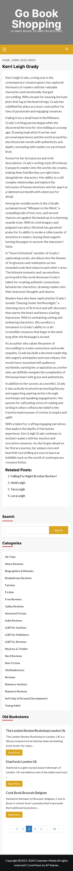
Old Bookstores (14, 670)
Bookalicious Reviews (18, 578)
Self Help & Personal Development (26, 698)
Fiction (9, 592)
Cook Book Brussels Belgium (26, 793)
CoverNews (34, 865)
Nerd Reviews (13, 655)
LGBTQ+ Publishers (17, 634)
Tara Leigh (18, 489)
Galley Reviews (14, 606)
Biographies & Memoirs (19, 571)
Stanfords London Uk (21, 762)
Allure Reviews (14, 563)
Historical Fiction (15, 613)
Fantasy (10, 585)
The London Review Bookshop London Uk (35, 731)
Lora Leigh (18, 496)
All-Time (10, 556)
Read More (14, 752)
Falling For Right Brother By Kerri (34, 476)
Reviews (10, 677)
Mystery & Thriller (16, 648)
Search (8, 516)
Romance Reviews (16, 691)
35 (54, 828)
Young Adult (13, 705)
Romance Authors (16, 684)
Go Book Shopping (36, 18)
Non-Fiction (12, 663)
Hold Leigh (18, 483)
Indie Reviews (13, 620)
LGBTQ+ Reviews (15, 641)
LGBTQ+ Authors (15, 627)
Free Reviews (13, 599)
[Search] (67, 49)
